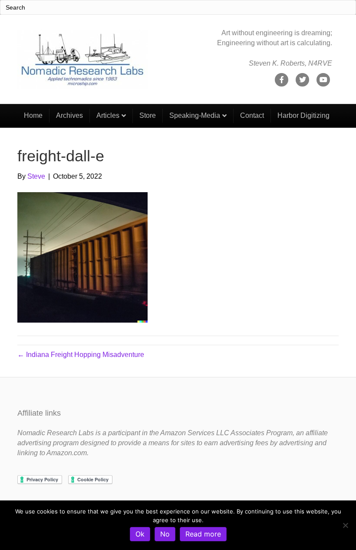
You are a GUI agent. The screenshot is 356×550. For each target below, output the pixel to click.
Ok (140, 534)
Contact (252, 115)
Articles (107, 115)
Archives (69, 115)
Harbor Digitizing (303, 115)
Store (147, 115)
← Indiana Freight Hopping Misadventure (80, 354)
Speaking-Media (194, 115)
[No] (345, 525)
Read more (203, 534)
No (165, 534)
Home (33, 115)
